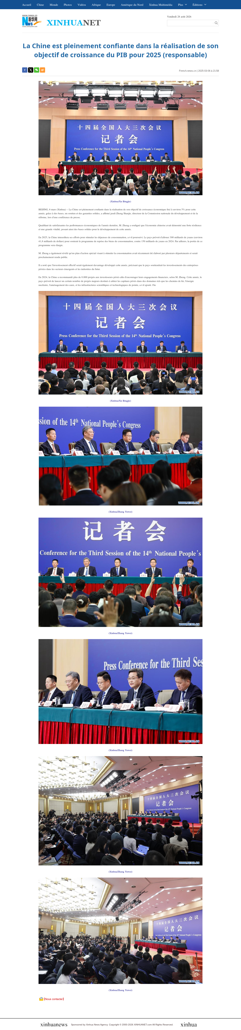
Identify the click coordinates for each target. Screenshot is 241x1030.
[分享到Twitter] (30, 70)
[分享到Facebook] (24, 70)
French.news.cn (187, 70)
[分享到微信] (36, 70)
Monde (54, 5)
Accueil (26, 5)
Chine (40, 5)
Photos (68, 5)
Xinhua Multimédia (160, 5)
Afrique (96, 5)
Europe (111, 5)
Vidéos (82, 5)
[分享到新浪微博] (42, 70)
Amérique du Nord (132, 5)
